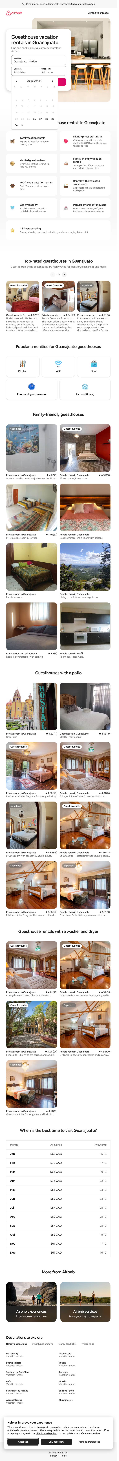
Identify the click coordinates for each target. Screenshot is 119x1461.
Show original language (83, 4)
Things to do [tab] (88, 1344)
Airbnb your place (98, 13)
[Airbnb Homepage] (14, 13)
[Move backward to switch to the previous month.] (17, 81)
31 (22, 125)
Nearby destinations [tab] (16, 1344)
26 (34, 118)
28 (46, 118)
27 (40, 118)
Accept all (23, 1441)
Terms (63, 1455)
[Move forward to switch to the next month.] (52, 81)
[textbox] (25, 72)
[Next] (64, 274)
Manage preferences (89, 1441)
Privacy (53, 1455)
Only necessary (56, 1441)
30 (16, 125)
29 (52, 118)
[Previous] (52, 274)
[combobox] (39, 61)
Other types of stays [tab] (42, 1344)
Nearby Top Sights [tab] (67, 1344)
